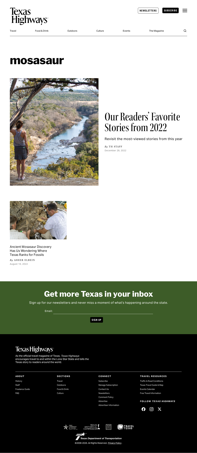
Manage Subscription (108, 385)
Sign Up (96, 320)
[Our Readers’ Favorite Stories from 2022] (54, 132)
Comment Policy (105, 397)
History (18, 381)
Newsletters (148, 10)
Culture (100, 30)
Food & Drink (41, 30)
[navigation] (185, 10)
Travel (13, 30)
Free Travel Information (150, 393)
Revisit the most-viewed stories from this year (144, 139)
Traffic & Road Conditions (151, 381)
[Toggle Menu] (185, 10)
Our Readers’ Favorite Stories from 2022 (142, 122)
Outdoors (72, 30)
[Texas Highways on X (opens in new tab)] (159, 409)
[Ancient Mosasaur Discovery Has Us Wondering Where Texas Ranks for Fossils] (38, 220)
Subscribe (170, 10)
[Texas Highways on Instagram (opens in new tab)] (151, 409)
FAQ (17, 393)
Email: (49, 311)
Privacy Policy (114, 443)
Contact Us (103, 389)
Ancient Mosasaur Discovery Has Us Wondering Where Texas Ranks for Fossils (31, 251)
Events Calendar (147, 389)
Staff (17, 385)
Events (126, 30)
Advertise (102, 401)
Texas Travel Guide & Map (151, 385)
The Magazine (156, 30)
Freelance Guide (22, 389)
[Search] (185, 31)
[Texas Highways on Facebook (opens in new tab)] (143, 409)
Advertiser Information (108, 405)
